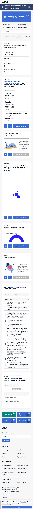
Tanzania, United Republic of (13, 83)
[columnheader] (17, 299)
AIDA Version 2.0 (14, 8)
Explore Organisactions (9, 468)
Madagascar (8, 81)
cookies (23, 502)
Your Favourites (21, 472)
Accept (17, 507)
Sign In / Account (22, 457)
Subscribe (6, 440)
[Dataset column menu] (24, 394)
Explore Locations (22, 465)
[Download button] (27, 36)
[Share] (30, 36)
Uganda (14, 81)
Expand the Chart (20, 126)
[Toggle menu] (29, 2)
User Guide (20, 453)
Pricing (4, 453)
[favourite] (27, 16)
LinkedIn (4, 497)
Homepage (5, 450)
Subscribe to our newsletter (10, 433)
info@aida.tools (6, 495)
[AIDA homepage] (5, 2)
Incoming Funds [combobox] (22, 27)
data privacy (6, 504)
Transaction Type (22, 24)
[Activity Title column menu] (28, 299)
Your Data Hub (21, 482)
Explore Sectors (22, 468)
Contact (4, 457)
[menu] (27, 45)
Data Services (21, 450)
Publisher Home (6, 482)
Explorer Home (6, 465)
